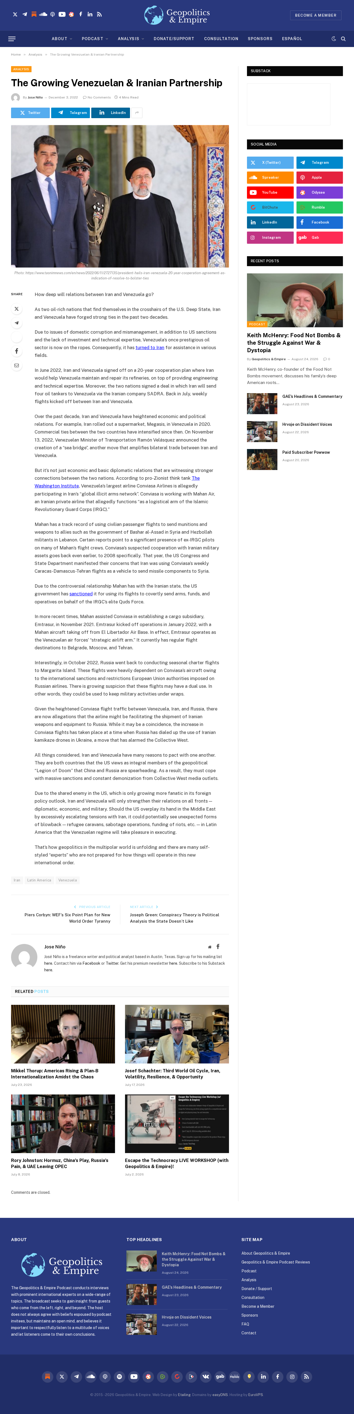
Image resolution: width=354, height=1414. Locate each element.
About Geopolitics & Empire (265, 1253)
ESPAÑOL (292, 39)
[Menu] (11, 39)
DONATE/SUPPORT (174, 39)
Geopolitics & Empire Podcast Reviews (275, 1262)
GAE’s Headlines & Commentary (312, 396)
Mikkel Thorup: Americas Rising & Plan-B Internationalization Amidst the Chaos (54, 1074)
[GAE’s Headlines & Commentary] (262, 403)
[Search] (343, 39)
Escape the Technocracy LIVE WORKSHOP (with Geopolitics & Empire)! (176, 1163)
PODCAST (92, 39)
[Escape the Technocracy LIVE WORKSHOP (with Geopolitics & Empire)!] (177, 1123)
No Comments (99, 97)
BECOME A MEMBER (316, 15)
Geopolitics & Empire (269, 359)
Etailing (184, 1395)
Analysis (21, 69)
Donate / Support (256, 1288)
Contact (248, 1333)
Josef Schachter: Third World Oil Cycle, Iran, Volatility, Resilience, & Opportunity (172, 1074)
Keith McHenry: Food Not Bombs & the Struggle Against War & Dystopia (294, 343)
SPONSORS (260, 39)
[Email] (16, 365)
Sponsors (249, 1315)
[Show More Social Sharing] (136, 113)
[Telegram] (16, 322)
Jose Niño (35, 97)
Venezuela (67, 880)
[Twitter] (16, 308)
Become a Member (257, 1306)
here (48, 963)
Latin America (39, 880)
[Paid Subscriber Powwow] (262, 459)
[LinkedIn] (16, 337)
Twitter (112, 963)
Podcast (257, 324)
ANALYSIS (128, 39)
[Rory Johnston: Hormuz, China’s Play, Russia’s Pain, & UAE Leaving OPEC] (63, 1123)
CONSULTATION (221, 39)
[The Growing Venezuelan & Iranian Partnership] (120, 196)
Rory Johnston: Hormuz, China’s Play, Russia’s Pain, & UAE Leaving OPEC (59, 1163)
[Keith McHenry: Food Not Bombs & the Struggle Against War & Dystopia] (295, 300)
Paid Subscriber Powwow (306, 452)
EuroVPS (255, 1395)
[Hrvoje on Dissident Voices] (262, 431)
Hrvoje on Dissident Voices (307, 424)
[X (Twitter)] (226, 946)
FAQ (245, 1324)
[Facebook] (16, 351)
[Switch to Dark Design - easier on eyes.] (333, 38)
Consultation (252, 1297)
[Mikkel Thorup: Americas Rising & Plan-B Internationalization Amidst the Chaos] (63, 1034)
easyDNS (220, 1395)
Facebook (91, 963)
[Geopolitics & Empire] (177, 15)
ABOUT (59, 39)
